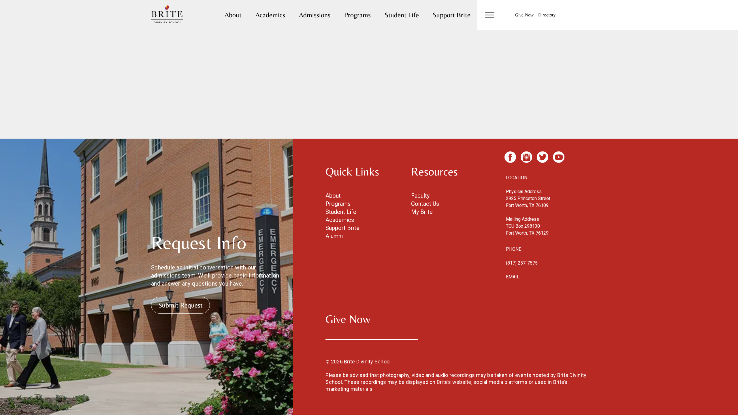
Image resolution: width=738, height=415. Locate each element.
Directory (547, 15)
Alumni (334, 236)
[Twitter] (542, 157)
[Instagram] (526, 157)
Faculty (420, 195)
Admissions (314, 15)
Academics (270, 15)
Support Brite (451, 15)
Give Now (524, 15)
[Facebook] (510, 157)
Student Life (402, 15)
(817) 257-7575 (522, 263)
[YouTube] (558, 157)
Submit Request (180, 305)
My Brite (422, 211)
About (233, 15)
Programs (357, 15)
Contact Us (425, 203)
